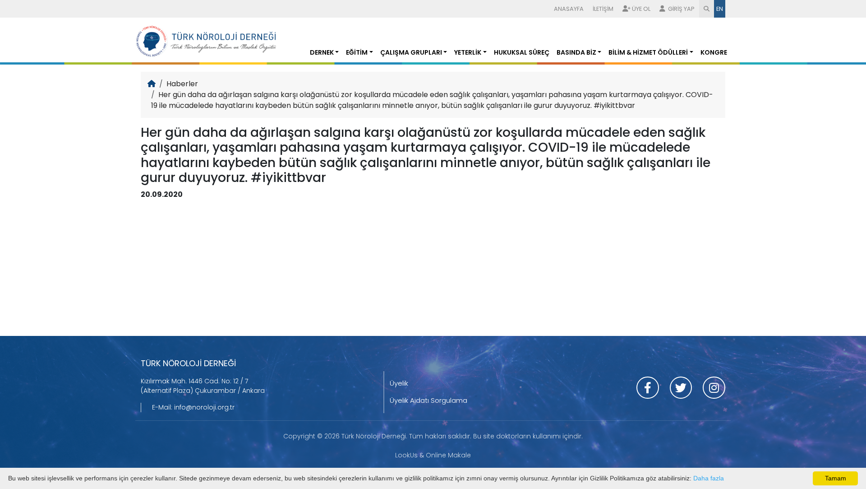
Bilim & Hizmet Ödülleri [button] (648, 52)
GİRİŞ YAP (681, 9)
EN (719, 9)
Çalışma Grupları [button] (411, 52)
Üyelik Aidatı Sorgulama (428, 400)
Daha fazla (708, 478)
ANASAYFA (569, 9)
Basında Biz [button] (576, 52)
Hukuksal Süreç (521, 52)
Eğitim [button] (357, 52)
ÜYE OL (641, 9)
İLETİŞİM (603, 9)
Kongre (713, 52)
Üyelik (399, 383)
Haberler (182, 84)
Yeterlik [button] (467, 52)
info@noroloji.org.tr (204, 407)
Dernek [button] (322, 52)
